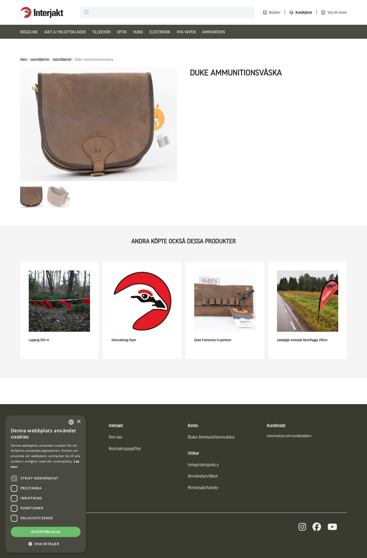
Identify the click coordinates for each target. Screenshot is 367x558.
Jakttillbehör (39, 59)
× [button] (79, 422)
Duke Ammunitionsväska (211, 437)
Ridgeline (29, 32)
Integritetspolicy (203, 464)
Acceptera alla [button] (45, 531)
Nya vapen (186, 32)
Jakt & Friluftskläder (65, 32)
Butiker (274, 12)
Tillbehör (101, 32)
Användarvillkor (203, 476)
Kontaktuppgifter (125, 448)
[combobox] (167, 12)
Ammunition (213, 32)
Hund (138, 32)
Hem (23, 59)
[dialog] (45, 484)
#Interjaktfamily (203, 487)
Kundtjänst (304, 12)
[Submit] (86, 12)
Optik (122, 32)
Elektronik (159, 32)
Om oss (115, 437)
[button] (46, 544)
